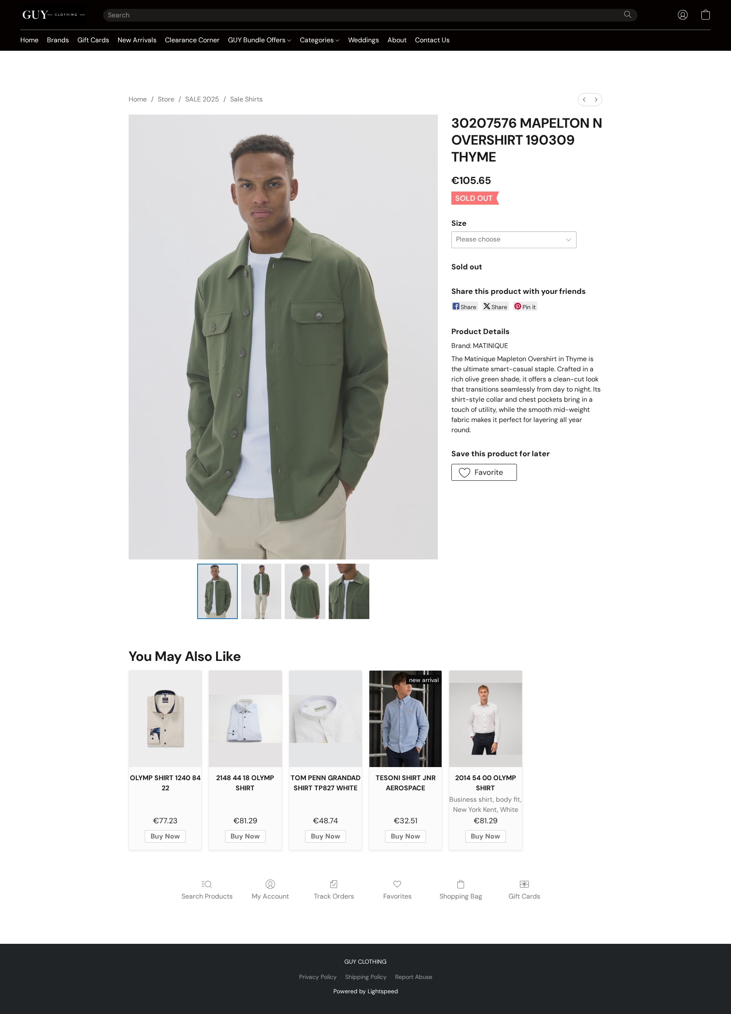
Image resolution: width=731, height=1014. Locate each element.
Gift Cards (93, 40)
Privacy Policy (318, 977)
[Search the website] (627, 14)
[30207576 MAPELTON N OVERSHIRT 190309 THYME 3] (349, 591)
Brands (58, 40)
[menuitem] (584, 99)
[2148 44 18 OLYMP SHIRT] (245, 719)
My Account (270, 896)
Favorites (397, 896)
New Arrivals (137, 40)
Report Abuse (413, 977)
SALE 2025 (202, 99)
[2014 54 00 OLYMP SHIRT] (485, 719)
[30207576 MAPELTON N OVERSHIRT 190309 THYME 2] (305, 591)
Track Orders (334, 896)
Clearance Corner (192, 40)
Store (166, 99)
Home (29, 40)
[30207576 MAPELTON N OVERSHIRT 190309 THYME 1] (261, 591)
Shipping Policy (366, 977)
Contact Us (432, 40)
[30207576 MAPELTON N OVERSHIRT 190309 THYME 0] (217, 591)
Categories (317, 40)
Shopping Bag (461, 896)
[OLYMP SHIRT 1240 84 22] (165, 719)
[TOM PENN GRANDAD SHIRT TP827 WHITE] (325, 719)
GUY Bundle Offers (257, 40)
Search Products (207, 896)
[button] (53, 14)
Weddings (363, 40)
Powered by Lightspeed (365, 991)
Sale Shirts (246, 99)
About (397, 40)
